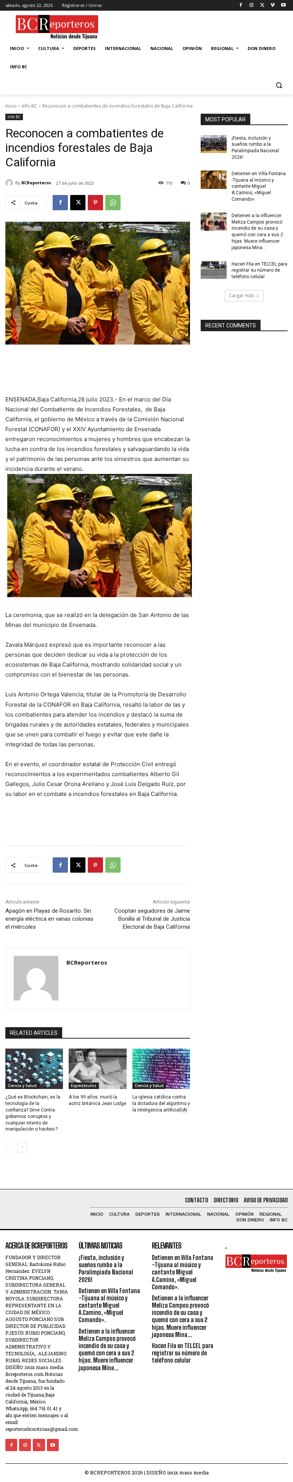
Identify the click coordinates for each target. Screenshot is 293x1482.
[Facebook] (241, 5)
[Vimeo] (272, 5)
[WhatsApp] (113, 202)
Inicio (11, 106)
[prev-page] (10, 1147)
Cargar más (241, 295)
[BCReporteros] (10, 183)
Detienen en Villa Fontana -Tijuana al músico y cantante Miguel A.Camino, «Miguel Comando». (259, 186)
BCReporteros (36, 182)
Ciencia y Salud (22, 1085)
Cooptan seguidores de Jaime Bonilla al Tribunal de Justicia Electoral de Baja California (152, 918)
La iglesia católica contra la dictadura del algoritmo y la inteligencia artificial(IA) (161, 1103)
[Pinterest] (95, 202)
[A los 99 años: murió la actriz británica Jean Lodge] (97, 1069)
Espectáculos (84, 1085)
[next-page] (22, 1147)
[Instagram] (251, 5)
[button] (279, 85)
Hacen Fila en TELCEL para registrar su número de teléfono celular (259, 270)
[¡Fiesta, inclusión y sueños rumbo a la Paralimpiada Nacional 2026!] (214, 144)
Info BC (29, 106)
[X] (262, 5)
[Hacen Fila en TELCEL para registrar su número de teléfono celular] (214, 270)
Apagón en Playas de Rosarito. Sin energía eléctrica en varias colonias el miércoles (49, 918)
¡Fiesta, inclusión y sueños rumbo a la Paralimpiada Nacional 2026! (106, 1268)
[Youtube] (283, 5)
